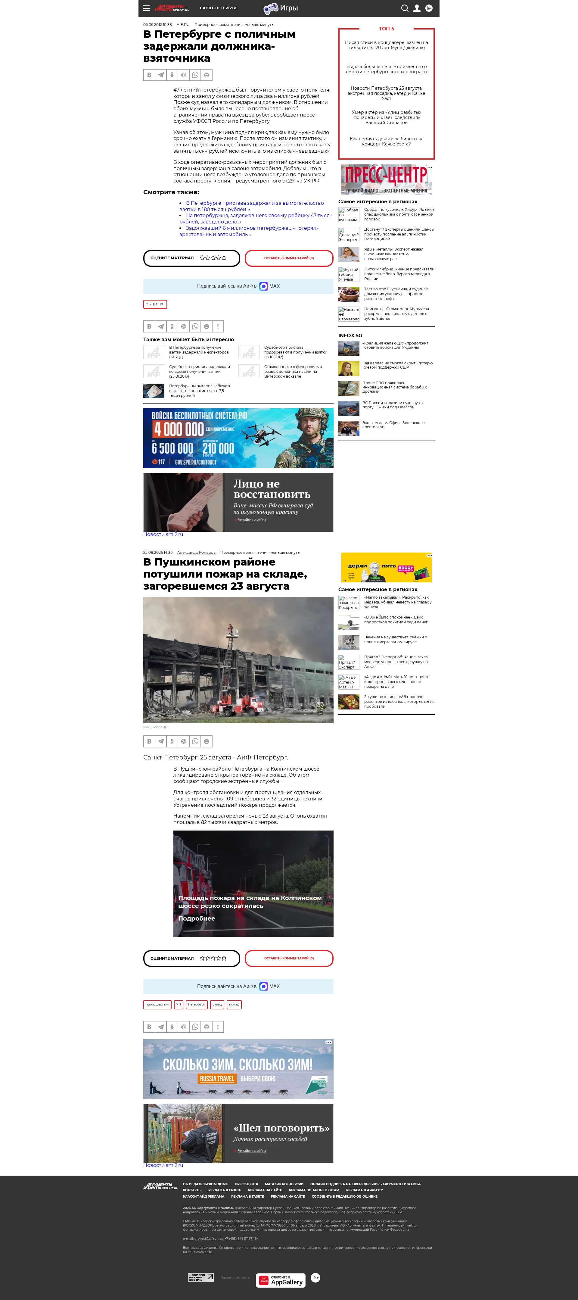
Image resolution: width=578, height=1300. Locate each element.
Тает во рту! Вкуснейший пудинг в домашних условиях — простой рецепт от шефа (396, 294)
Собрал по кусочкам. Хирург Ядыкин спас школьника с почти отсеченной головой (399, 214)
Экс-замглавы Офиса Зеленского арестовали (393, 425)
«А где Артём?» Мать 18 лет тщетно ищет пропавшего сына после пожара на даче (397, 682)
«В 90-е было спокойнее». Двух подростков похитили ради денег (396, 619)
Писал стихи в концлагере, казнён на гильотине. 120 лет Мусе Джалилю (386, 45)
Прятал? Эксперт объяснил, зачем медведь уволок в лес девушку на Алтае (396, 662)
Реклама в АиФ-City (364, 1190)
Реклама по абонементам (314, 1190)
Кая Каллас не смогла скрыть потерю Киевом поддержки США (397, 365)
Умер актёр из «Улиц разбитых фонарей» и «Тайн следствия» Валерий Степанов (386, 117)
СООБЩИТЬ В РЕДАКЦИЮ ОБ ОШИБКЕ (345, 1197)
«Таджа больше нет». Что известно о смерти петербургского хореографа (386, 69)
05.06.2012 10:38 (157, 24)
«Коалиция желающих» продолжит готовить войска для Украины (395, 345)
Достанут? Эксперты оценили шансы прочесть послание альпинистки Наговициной (399, 234)
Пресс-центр (246, 1184)
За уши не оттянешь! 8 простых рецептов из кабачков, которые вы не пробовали (399, 701)
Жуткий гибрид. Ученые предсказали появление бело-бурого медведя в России (399, 274)
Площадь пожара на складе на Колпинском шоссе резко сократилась (250, 901)
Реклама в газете (224, 1190)
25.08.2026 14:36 (157, 552)
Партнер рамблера (235, 1277)
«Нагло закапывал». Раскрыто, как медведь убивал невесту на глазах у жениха (398, 602)
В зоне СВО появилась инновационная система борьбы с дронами (394, 387)
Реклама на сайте (265, 1190)
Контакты (192, 1190)
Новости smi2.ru (163, 534)
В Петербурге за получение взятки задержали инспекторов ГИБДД (199, 352)
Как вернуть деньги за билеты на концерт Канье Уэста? (387, 141)
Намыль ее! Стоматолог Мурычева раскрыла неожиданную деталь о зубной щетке (396, 314)
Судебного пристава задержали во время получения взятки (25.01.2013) (199, 371)
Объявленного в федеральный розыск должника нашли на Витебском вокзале (293, 371)
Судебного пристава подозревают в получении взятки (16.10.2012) (295, 352)
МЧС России (155, 727)
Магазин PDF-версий (284, 1184)
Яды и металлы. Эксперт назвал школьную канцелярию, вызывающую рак (394, 254)
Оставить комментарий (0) (289, 258)
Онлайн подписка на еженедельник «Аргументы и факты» (365, 1184)
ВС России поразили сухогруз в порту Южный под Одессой (392, 405)
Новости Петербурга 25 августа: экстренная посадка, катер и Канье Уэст (386, 93)
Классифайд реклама (203, 1197)
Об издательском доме (205, 1184)
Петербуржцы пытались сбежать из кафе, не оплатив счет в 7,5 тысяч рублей (200, 391)
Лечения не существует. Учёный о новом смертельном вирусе (395, 639)
